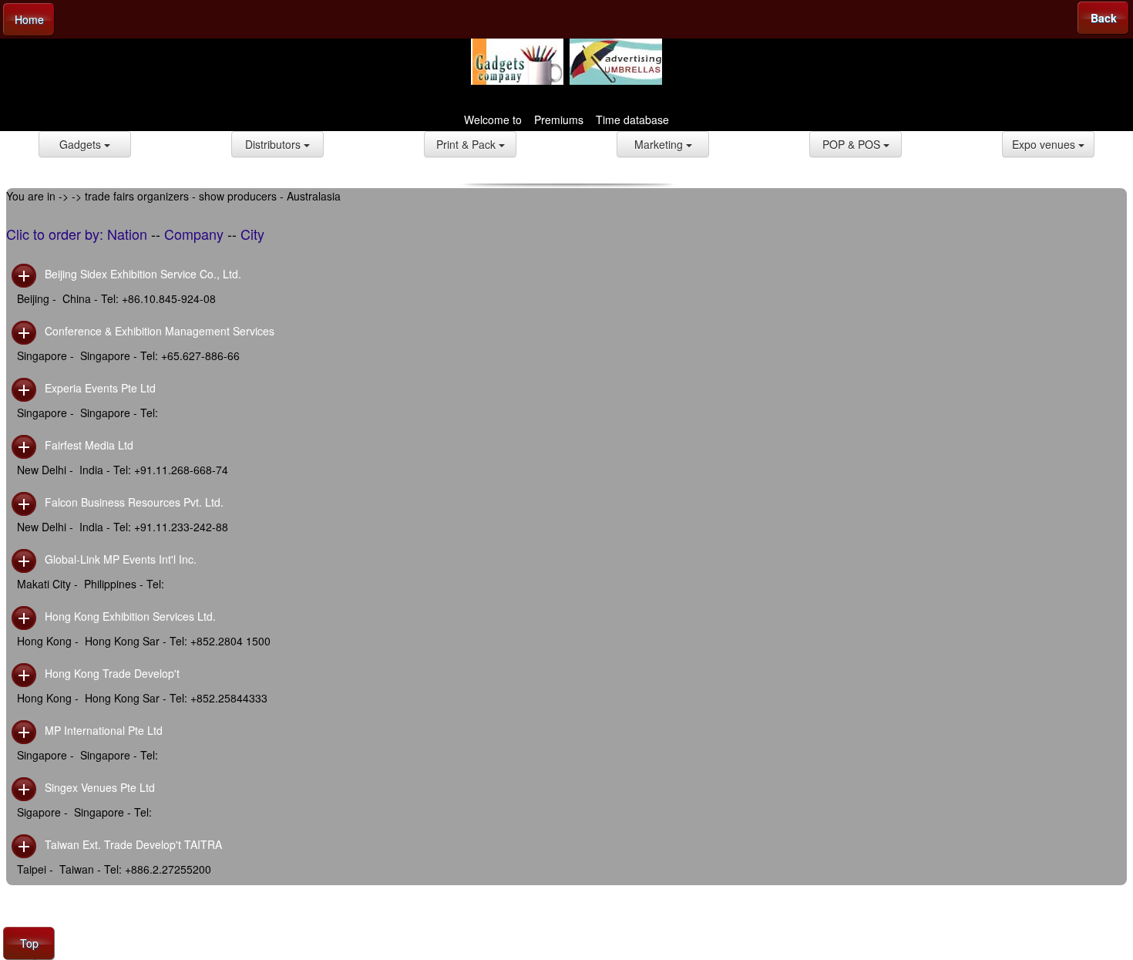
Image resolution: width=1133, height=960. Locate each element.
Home (29, 19)
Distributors (274, 144)
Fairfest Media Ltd (89, 445)
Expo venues (1045, 144)
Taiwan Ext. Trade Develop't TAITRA (133, 844)
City (252, 234)
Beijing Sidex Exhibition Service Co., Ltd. (143, 273)
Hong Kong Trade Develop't (112, 673)
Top (29, 943)
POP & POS (852, 144)
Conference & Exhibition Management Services (159, 331)
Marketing (660, 144)
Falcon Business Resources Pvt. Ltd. (134, 502)
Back (1104, 17)
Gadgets (81, 144)
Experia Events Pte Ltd (100, 388)
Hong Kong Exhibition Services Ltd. (130, 616)
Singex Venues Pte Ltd (100, 787)
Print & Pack (467, 144)
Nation (127, 234)
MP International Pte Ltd (104, 730)
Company (194, 234)
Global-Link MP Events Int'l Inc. (121, 559)
